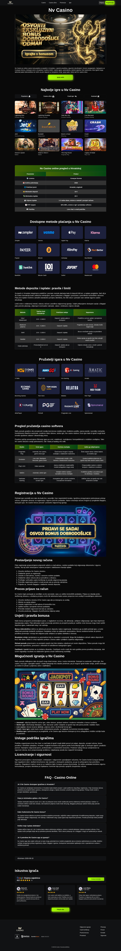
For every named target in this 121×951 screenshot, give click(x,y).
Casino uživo (48, 96)
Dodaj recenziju (96, 879)
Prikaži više (60, 909)
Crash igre (70, 96)
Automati (94, 96)
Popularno (24, 96)
